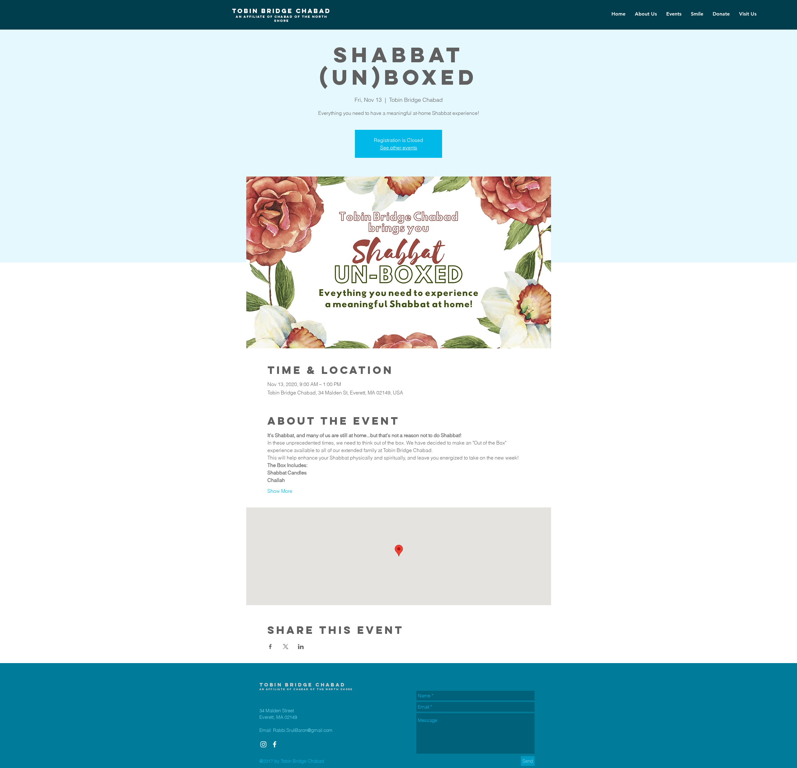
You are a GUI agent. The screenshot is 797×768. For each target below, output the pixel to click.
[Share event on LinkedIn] (301, 646)
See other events (398, 147)
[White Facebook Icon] (275, 744)
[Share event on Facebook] (270, 646)
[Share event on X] (286, 646)
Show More (279, 491)
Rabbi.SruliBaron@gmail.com (302, 730)
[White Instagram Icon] (263, 744)
